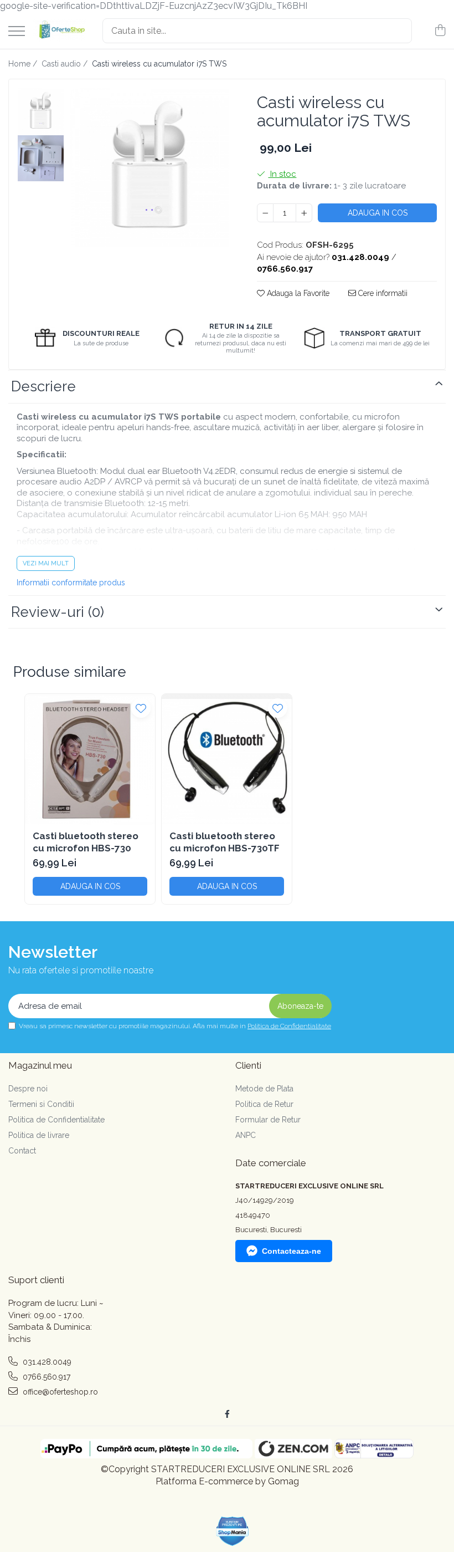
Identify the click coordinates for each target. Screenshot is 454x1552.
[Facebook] (227, 1414)
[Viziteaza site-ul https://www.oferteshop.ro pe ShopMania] (232, 1531)
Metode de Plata (264, 1088)
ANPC (245, 1135)
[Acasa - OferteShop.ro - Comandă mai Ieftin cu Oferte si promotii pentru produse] (59, 30)
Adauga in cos (377, 212)
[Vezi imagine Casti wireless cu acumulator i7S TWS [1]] (41, 158)
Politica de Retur (264, 1104)
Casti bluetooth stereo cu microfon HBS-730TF (224, 842)
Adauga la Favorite (297, 293)
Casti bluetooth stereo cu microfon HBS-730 (85, 842)
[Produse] (16, 31)
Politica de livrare (38, 1135)
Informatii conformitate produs (71, 582)
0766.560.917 (45, 1376)
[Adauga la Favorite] (141, 708)
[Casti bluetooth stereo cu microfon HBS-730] (90, 759)
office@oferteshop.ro (59, 1391)
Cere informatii (381, 293)
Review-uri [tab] (57, 612)
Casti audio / (66, 63)
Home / (23, 63)
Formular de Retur (268, 1119)
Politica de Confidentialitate (289, 1026)
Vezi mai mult (46, 563)
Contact (22, 1150)
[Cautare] (398, 30)
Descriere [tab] (43, 386)
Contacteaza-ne (291, 1251)
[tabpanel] (149, 167)
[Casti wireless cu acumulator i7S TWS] (149, 167)
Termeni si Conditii (41, 1104)
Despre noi (28, 1088)
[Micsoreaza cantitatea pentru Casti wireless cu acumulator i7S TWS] (265, 212)
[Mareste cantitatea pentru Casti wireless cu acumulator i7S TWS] (304, 212)
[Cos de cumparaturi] (440, 31)
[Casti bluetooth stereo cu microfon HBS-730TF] (227, 759)
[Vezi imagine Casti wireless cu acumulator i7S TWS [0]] (41, 111)
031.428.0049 (45, 1361)
